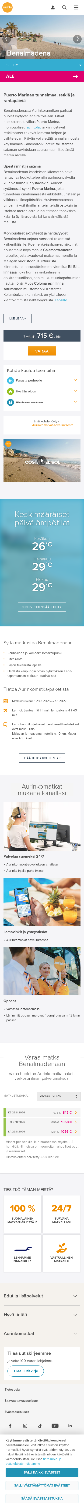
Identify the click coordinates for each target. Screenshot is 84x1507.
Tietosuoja (12, 1390)
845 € (62, 1113)
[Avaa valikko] (76, 7)
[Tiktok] (40, 1425)
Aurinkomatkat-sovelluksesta (52, 425)
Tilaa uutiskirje (25, 1371)
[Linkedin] (70, 1425)
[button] (42, 460)
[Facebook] (10, 1425)
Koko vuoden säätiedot (40, 607)
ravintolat (33, 127)
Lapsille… (62, 300)
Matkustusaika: (16, 1096)
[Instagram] (25, 1425)
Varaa (42, 351)
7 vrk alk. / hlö (42, 337)
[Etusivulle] (7, 7)
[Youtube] (55, 1425)
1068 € (61, 1122)
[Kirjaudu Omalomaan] (52, 7)
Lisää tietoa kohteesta (40, 758)
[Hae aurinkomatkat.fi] (64, 7)
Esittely (11, 65)
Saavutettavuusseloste (21, 1401)
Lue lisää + (17, 318)
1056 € (61, 1132)
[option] (42, 37)
